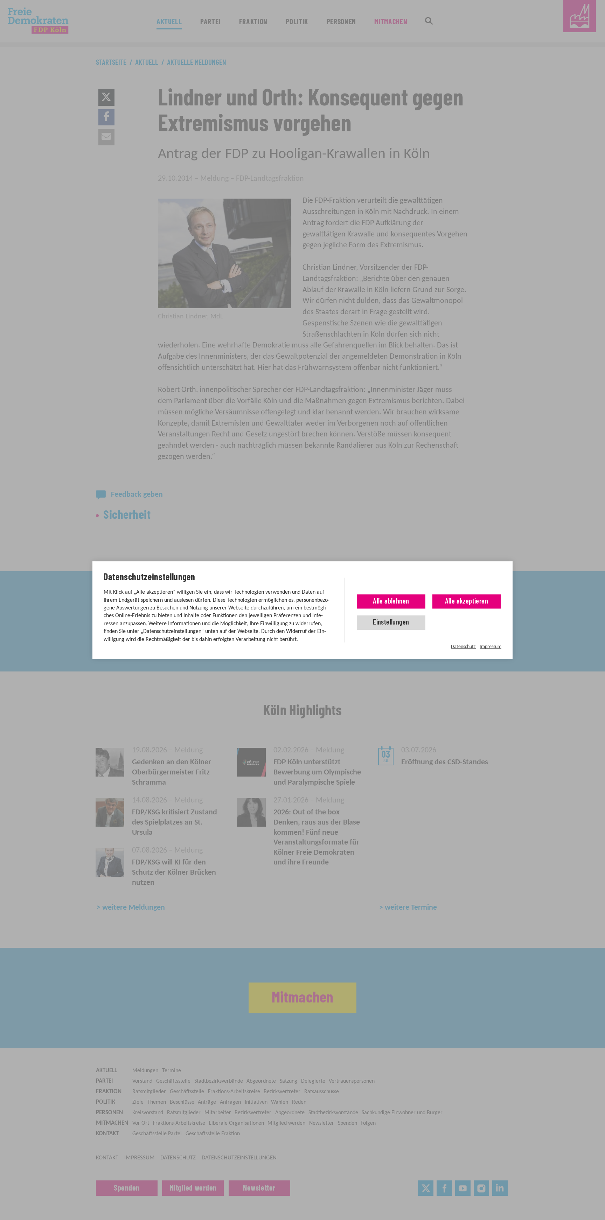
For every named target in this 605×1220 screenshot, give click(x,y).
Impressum (490, 646)
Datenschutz (463, 646)
